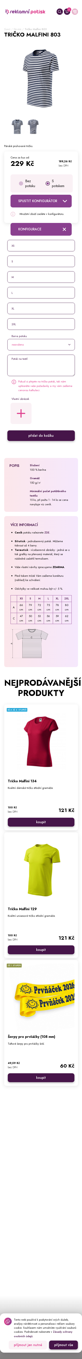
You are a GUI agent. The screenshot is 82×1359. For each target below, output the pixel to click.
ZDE (46, 532)
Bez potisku (30, 183)
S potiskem (58, 183)
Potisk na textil (20, 359)
